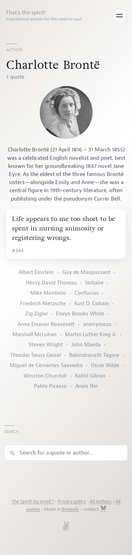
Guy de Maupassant (86, 272)
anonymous (97, 324)
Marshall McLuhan (34, 334)
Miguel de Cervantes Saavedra (46, 365)
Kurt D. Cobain (91, 303)
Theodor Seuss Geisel (35, 355)
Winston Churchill (45, 376)
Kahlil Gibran (90, 376)
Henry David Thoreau (51, 283)
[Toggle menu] (119, 15)
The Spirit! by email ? (33, 501)
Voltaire (94, 283)
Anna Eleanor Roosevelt (46, 324)
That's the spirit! (44, 15)
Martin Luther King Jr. (91, 334)
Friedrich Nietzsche (43, 303)
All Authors (101, 501)
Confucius (87, 293)
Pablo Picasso (50, 386)
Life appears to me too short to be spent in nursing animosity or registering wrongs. (63, 228)
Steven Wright (46, 344)
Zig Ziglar (36, 314)
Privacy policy (72, 501)
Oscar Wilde (105, 365)
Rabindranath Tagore (94, 355)
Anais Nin (86, 386)
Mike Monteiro (48, 293)
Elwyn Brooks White (80, 314)
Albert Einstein (36, 272)
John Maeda (86, 344)
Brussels (70, 509)
